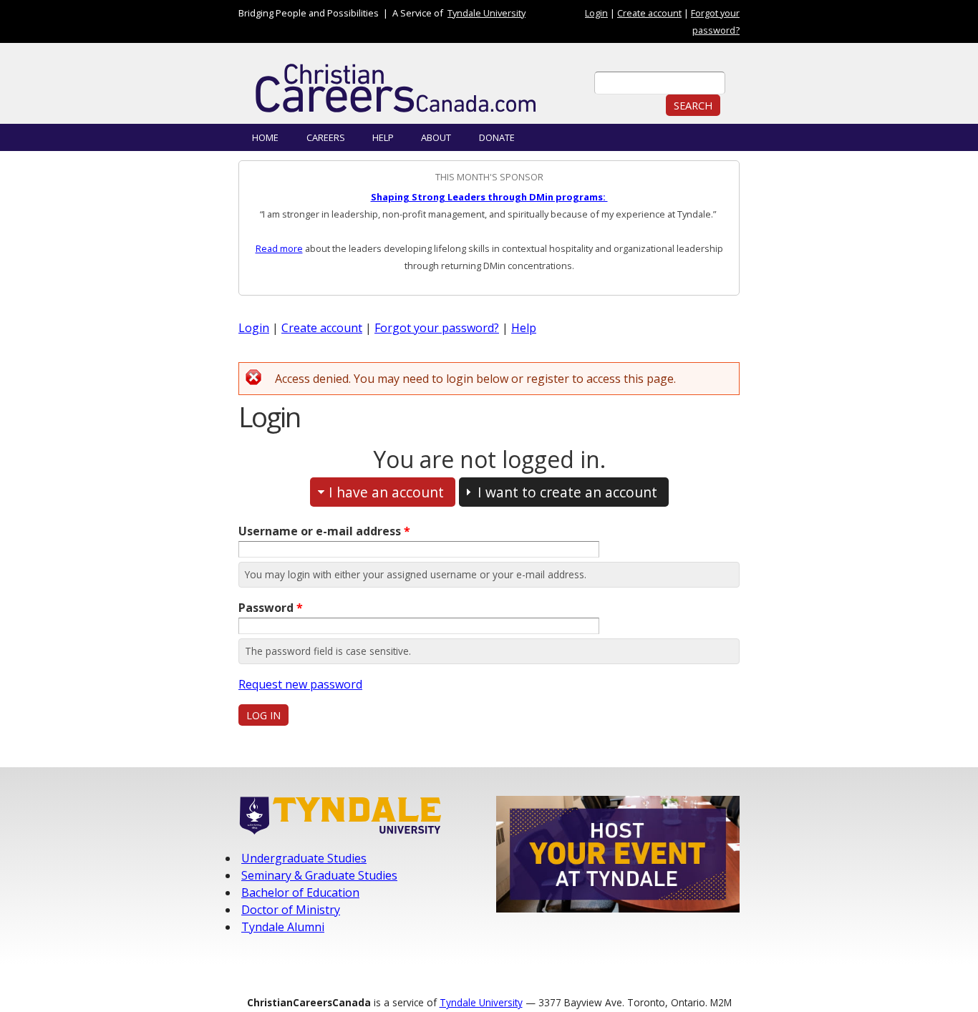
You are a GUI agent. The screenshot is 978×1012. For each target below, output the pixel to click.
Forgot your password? (436, 328)
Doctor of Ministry (290, 910)
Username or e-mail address (324, 531)
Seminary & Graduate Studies (319, 875)
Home (265, 137)
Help (383, 137)
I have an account (386, 492)
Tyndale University (486, 12)
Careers (325, 137)
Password (270, 608)
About (436, 137)
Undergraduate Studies (304, 858)
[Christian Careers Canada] (410, 88)
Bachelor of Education (300, 892)
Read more (279, 248)
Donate (497, 137)
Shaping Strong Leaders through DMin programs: (489, 196)
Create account (649, 12)
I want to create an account (567, 492)
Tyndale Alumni (282, 927)
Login (596, 12)
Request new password (300, 684)
